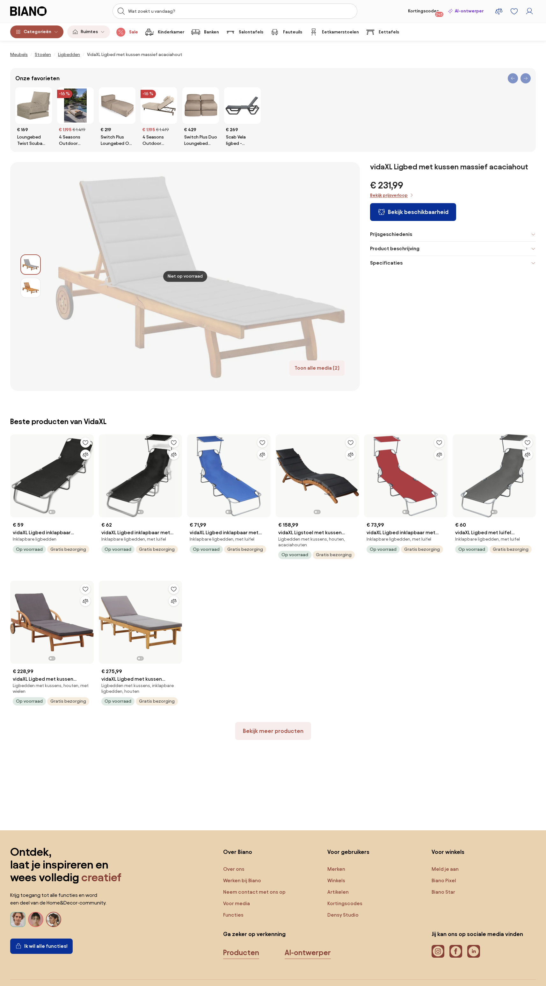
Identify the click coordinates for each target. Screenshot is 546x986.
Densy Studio (343, 915)
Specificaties (386, 263)
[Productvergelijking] (498, 11)
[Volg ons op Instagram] (438, 951)
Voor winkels (448, 852)
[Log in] (529, 11)
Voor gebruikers (348, 852)
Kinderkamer (171, 32)
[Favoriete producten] (514, 11)
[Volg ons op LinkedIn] (473, 951)
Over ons (233, 869)
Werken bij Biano (242, 880)
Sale (133, 32)
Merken (336, 869)
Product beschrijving (394, 248)
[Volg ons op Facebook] (455, 951)
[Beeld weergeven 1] (30, 264)
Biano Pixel (444, 880)
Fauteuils (292, 32)
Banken (211, 32)
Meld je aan (445, 869)
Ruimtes (89, 31)
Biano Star (443, 892)
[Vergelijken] (85, 455)
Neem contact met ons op (254, 892)
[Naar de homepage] (37, 11)
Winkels (336, 880)
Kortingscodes (425, 12)
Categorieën (37, 31)
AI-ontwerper (469, 11)
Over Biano (237, 852)
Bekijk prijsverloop (389, 195)
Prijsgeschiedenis (391, 234)
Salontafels (251, 32)
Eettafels (389, 32)
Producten (241, 952)
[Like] (85, 442)
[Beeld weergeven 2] (30, 288)
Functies (233, 915)
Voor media (236, 903)
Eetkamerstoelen (340, 32)
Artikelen (338, 892)
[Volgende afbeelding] (88, 474)
